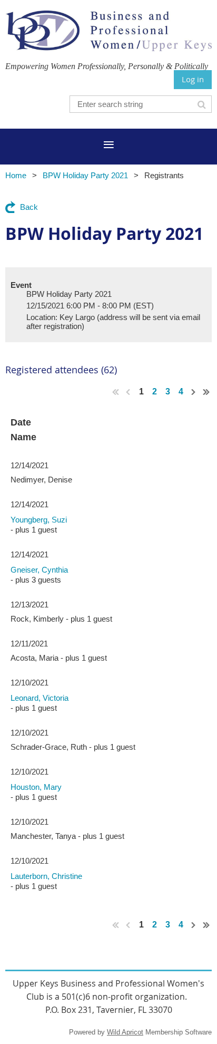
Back (29, 206)
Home (15, 175)
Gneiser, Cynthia (39, 569)
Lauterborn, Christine (46, 876)
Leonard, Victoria (39, 697)
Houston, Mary (36, 786)
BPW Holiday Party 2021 (85, 175)
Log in (193, 79)
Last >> (206, 391)
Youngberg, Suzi (39, 519)
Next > (194, 391)
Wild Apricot (125, 1032)
